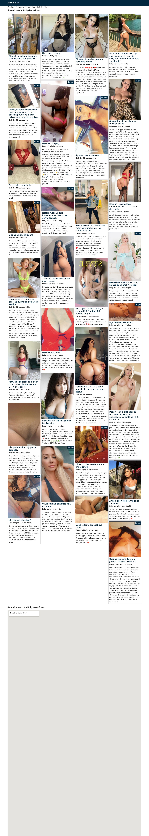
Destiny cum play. (51, 143)
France (20, 7)
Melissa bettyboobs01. (20, 520)
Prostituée (11, 7)
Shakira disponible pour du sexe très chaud (89, 60)
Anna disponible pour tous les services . (124, 502)
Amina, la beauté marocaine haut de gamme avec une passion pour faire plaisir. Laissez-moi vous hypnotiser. (23, 113)
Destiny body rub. (51, 352)
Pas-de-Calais (30, 7)
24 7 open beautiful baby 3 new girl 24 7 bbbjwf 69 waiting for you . (89, 311)
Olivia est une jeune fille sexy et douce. (56, 505)
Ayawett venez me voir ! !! (89, 155)
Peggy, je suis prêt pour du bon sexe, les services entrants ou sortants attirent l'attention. (123, 416)
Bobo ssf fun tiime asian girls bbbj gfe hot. (56, 422)
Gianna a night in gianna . (21, 235)
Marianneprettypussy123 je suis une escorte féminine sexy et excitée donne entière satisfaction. (124, 57)
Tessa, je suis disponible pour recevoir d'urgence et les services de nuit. (90, 228)
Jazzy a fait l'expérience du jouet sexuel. (56, 279)
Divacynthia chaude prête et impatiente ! (90, 465)
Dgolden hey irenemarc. (121, 322)
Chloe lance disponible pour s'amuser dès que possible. (23, 57)
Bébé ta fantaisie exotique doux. (89, 526)
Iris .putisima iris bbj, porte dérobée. (22, 448)
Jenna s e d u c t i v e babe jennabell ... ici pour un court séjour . (90, 389)
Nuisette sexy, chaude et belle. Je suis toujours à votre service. (23, 302)
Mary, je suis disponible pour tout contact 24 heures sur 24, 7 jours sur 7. (23, 384)
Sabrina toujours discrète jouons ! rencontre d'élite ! (122, 560)
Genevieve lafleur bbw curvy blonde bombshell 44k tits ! (123, 283)
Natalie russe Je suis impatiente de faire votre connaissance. (54, 215)
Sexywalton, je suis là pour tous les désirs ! (122, 122)
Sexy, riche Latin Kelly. (20, 185)
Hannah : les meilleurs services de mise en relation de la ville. (123, 206)
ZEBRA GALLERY (14, 3)
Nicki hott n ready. (51, 53)
